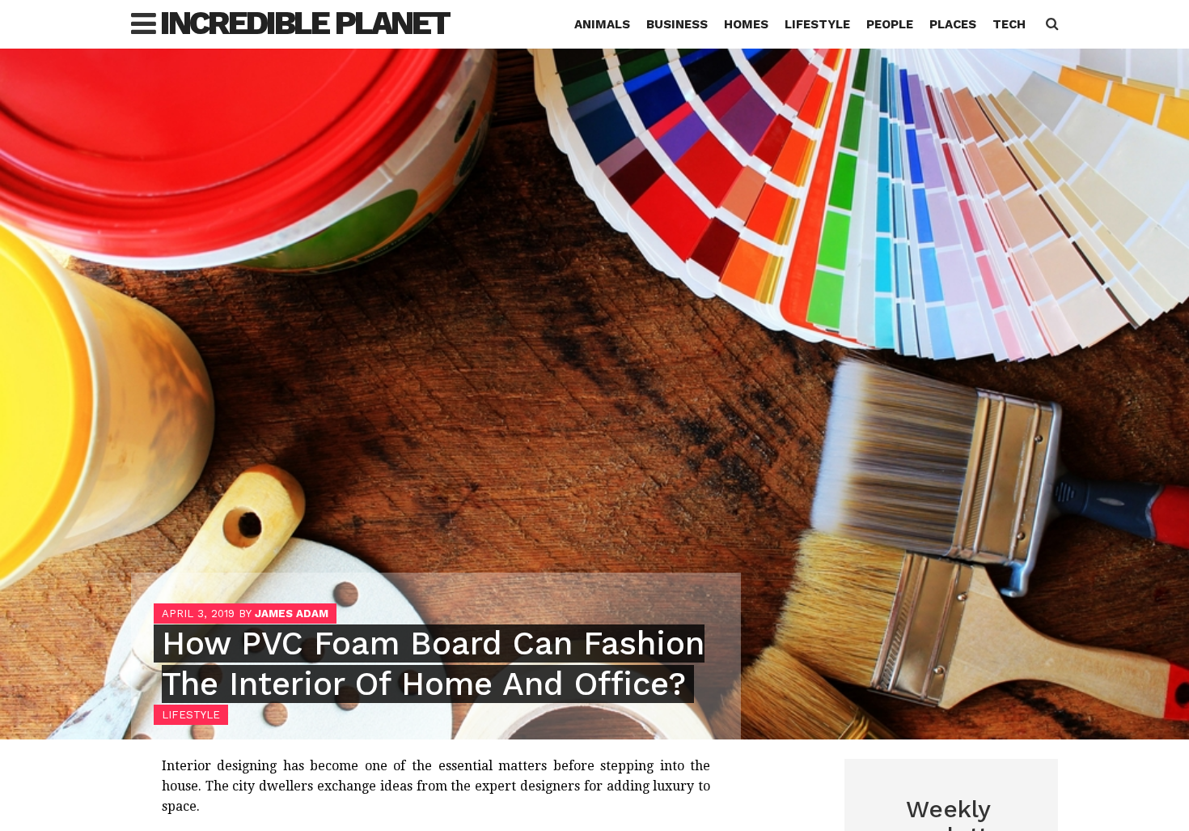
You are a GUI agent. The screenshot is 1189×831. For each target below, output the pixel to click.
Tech (1009, 24)
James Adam (291, 613)
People (889, 24)
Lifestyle (817, 24)
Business (677, 24)
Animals (602, 24)
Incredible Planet (304, 23)
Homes (746, 24)
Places (952, 24)
